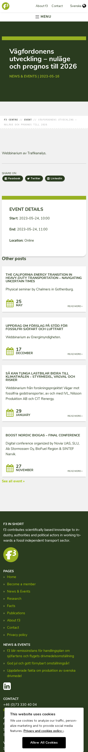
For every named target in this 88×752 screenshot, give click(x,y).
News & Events (18, 591)
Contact (57, 6)
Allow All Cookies (44, 742)
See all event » (13, 481)
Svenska (75, 6)
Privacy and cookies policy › (43, 731)
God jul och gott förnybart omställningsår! (38, 663)
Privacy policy (17, 634)
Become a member (21, 584)
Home (11, 577)
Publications (16, 613)
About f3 (42, 6)
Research (14, 598)
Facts (11, 606)
